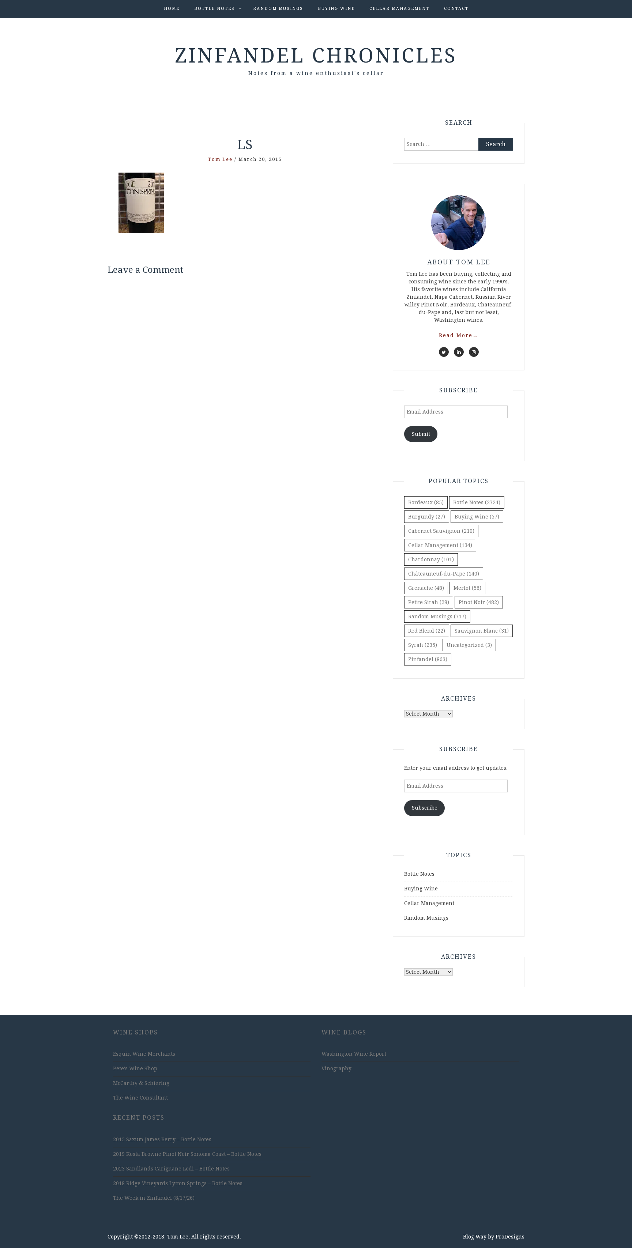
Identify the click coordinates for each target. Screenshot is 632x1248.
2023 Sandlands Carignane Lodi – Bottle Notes (171, 1169)
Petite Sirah (428, 602)
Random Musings (278, 8)
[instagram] (474, 352)
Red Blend (426, 631)
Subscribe (424, 808)
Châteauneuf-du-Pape (443, 574)
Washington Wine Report (353, 1054)
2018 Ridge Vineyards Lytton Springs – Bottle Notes (177, 1183)
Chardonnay (431, 559)
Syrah (422, 645)
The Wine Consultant (140, 1098)
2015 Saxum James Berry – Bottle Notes (162, 1139)
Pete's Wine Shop (135, 1068)
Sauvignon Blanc (482, 631)
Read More (458, 335)
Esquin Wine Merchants (144, 1054)
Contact (456, 8)
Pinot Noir (479, 602)
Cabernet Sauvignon (441, 531)
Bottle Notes (214, 8)
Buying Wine (336, 8)
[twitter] (444, 352)
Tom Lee (220, 159)
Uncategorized (469, 645)
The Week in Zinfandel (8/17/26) (154, 1198)
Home (172, 8)
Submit (421, 434)
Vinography (336, 1068)
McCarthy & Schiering (141, 1083)
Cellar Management (399, 8)
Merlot (467, 588)
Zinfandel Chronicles (316, 55)
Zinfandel (427, 659)
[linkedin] (459, 352)
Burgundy (426, 517)
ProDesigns (510, 1237)
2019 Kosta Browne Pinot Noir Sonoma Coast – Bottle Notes (187, 1154)
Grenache (426, 588)
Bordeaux (426, 502)
